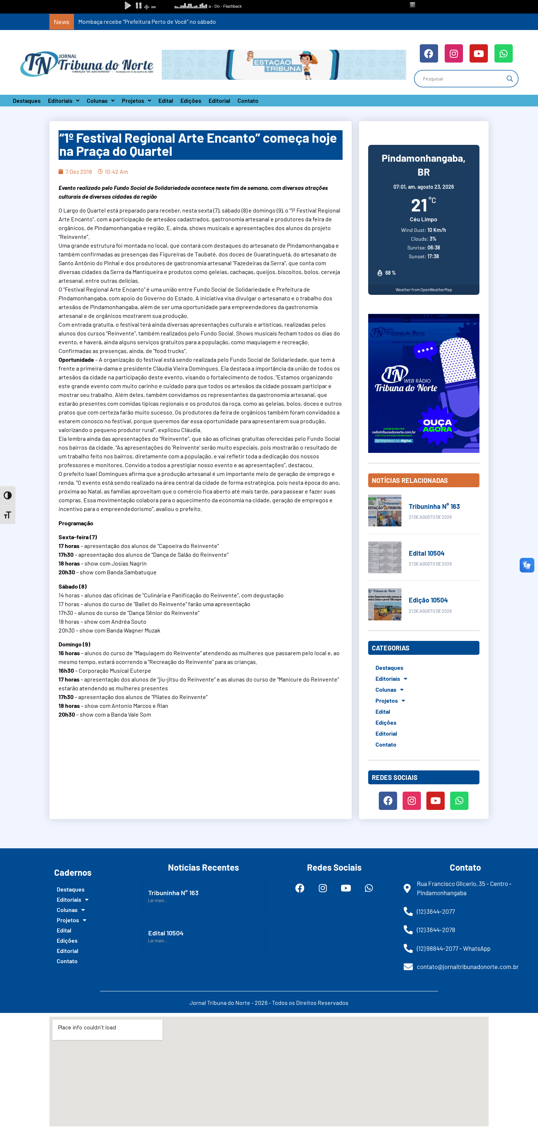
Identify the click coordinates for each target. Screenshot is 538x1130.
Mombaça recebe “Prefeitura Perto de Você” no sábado (147, 21)
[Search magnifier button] (510, 79)
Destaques (27, 100)
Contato (248, 100)
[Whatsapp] (503, 53)
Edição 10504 (428, 600)
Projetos (133, 100)
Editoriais (60, 100)
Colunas (97, 100)
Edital (165, 100)
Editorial (219, 100)
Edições (190, 100)
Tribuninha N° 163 (434, 506)
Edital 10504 (427, 553)
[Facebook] (429, 53)
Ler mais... (157, 900)
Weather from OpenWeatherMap (424, 289)
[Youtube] (479, 53)
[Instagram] (454, 53)
